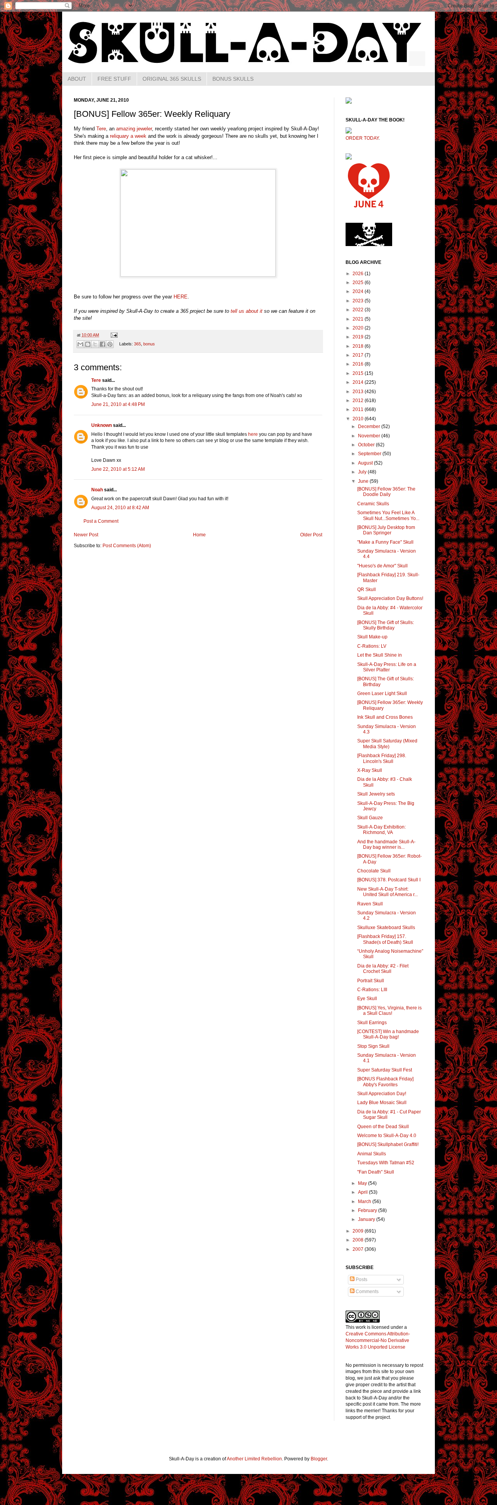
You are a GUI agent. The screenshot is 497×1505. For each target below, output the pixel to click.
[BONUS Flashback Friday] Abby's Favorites (385, 1081)
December (369, 426)
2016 (359, 364)
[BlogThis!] (88, 344)
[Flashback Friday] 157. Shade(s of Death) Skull (385, 939)
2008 (359, 1240)
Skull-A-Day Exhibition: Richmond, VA (381, 829)
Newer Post (86, 535)
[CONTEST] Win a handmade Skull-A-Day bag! (388, 1034)
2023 (359, 300)
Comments (367, 1291)
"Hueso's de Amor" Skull (382, 566)
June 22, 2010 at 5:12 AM (118, 469)
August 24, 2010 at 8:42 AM (120, 507)
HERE (181, 297)
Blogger (319, 1459)
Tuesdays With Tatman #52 (385, 1162)
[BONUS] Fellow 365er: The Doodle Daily (386, 491)
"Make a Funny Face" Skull (385, 542)
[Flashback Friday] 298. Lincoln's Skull (381, 758)
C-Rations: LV (371, 646)
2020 (359, 328)
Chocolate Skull (374, 871)
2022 (359, 309)
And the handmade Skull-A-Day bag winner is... (386, 844)
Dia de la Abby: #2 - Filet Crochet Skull (382, 968)
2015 (359, 373)
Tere (101, 129)
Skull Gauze (370, 817)
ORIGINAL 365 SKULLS (171, 79)
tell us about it (246, 311)
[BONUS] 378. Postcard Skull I (389, 880)
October (367, 444)
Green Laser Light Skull (382, 693)
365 (137, 344)
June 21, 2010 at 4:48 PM (118, 404)
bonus (149, 344)
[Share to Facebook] (102, 344)
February (368, 1210)
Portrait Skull (370, 980)
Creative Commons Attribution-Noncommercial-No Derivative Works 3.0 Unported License (378, 1340)
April (363, 1192)
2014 (359, 382)
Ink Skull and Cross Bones (385, 717)
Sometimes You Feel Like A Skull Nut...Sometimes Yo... (388, 515)
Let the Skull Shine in (379, 655)
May (363, 1183)
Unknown (101, 425)
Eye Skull (367, 998)
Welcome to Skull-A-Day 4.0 (386, 1135)
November (369, 436)
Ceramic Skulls (373, 503)
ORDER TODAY (362, 138)
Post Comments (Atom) (127, 545)
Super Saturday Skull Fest (384, 1070)
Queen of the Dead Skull (383, 1126)
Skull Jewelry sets (376, 794)
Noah (97, 489)
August (366, 463)
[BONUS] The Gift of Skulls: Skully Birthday (385, 625)
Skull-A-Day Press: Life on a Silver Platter (386, 667)
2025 (359, 282)
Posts (361, 1279)
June (364, 481)
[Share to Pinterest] (110, 344)
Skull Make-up (372, 637)
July (363, 472)
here (253, 434)
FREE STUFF (114, 79)
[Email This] (80, 344)
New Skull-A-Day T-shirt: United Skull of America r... (387, 891)
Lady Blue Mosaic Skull (382, 1102)
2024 (359, 291)
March (365, 1201)
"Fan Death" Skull (375, 1172)
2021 (359, 319)
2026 (359, 273)
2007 (359, 1249)
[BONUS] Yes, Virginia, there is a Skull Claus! (389, 1010)
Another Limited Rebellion (254, 1459)
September (370, 453)
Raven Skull (370, 904)
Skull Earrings (372, 1022)
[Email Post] (113, 335)
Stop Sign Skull (373, 1046)
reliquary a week (128, 136)
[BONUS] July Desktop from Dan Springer (386, 530)
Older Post (311, 535)
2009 (359, 1231)
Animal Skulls (371, 1153)
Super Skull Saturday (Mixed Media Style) (387, 743)
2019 (359, 337)
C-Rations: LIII (372, 989)
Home (199, 535)
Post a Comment (100, 521)
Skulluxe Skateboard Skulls (386, 927)
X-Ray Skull (369, 770)
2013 (359, 391)
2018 (359, 346)
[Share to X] (95, 344)
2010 (359, 418)
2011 (359, 409)
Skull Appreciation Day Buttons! (390, 598)
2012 (359, 400)
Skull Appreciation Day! (381, 1093)
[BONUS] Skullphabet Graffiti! (388, 1144)
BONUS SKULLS (233, 79)
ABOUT (77, 79)
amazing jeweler (134, 129)
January (367, 1219)
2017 (359, 355)
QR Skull (366, 589)
